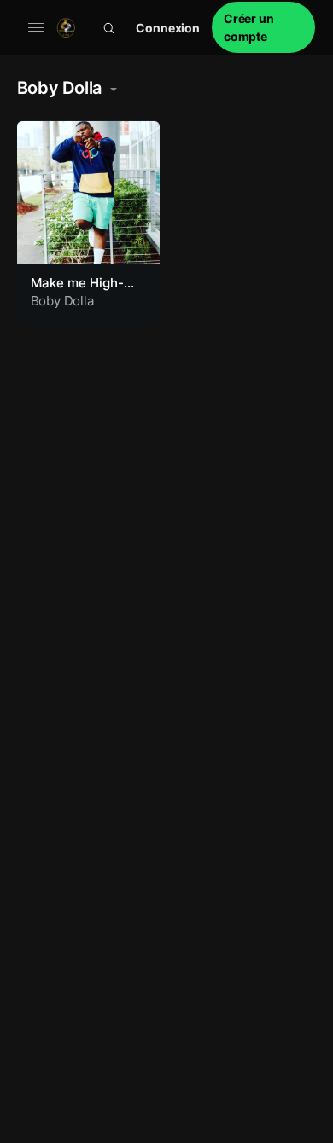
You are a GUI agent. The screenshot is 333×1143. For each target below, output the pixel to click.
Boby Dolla (62, 301)
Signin (168, 27)
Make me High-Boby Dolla (77, 291)
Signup (263, 27)
